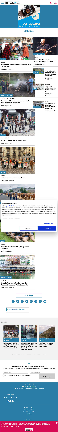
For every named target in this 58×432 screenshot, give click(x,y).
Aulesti (46, 69)
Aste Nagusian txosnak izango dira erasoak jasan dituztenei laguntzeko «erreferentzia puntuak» (11, 345)
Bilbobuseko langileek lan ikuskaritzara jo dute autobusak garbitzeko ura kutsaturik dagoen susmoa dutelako (29, 346)
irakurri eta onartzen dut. (18, 375)
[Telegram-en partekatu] (31, 301)
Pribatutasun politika (29, 412)
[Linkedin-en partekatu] (40, 301)
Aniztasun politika (29, 410)
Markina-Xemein (11, 98)
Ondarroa (3, 280)
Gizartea (36, 54)
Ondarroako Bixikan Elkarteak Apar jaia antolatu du (50, 89)
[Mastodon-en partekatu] (22, 301)
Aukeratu (27, 228)
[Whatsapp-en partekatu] (35, 301)
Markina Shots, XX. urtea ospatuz (13, 140)
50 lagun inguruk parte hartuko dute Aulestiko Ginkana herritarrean (50, 73)
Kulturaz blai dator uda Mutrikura (14, 178)
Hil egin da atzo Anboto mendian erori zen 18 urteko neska (46, 344)
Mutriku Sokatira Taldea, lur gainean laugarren (15, 248)
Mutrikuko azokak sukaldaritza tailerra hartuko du (16, 65)
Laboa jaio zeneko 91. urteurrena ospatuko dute (43, 61)
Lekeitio (36, 57)
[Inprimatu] (44, 301)
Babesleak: (29, 420)
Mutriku (3, 62)
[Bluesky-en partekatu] (26, 301)
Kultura (9, 95)
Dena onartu (47, 228)
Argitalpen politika (29, 408)
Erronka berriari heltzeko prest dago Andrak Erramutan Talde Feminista (14, 284)
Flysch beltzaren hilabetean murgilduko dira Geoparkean (50, 106)
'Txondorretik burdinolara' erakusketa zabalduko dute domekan (15, 102)
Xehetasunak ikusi (48, 223)
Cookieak (29, 414)
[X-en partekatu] (17, 301)
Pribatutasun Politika (12, 375)
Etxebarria (3, 98)
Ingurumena (37, 107)
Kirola (9, 277)
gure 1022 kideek (11, 206)
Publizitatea (10, 394)
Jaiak (35, 88)
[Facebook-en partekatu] (13, 301)
